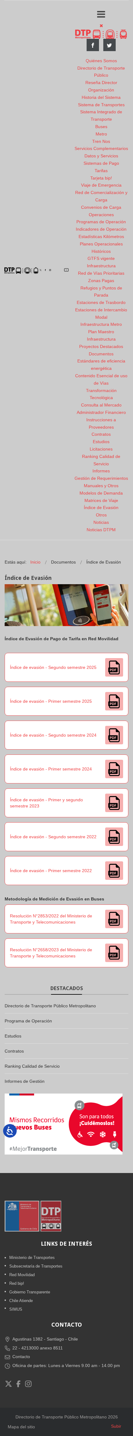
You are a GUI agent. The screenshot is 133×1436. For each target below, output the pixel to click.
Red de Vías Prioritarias (101, 273)
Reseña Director (101, 82)
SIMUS (15, 1309)
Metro (101, 133)
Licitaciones (101, 449)
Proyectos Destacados (101, 346)
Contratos (101, 434)
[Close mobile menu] (101, 25)
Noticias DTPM (101, 529)
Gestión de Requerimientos (101, 478)
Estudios (101, 441)
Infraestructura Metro (101, 324)
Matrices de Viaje (101, 500)
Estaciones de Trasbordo (101, 302)
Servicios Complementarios (101, 148)
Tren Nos (101, 141)
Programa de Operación (28, 1020)
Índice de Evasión (101, 507)
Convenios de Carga (101, 207)
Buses (101, 126)
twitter (109, 45)
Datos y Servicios (101, 155)
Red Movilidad (22, 1274)
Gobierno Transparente (29, 1292)
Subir (116, 1426)
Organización (101, 89)
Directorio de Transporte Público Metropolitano (50, 1005)
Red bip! (16, 1283)
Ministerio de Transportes (32, 1257)
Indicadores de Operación (101, 229)
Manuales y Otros (101, 485)
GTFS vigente (101, 258)
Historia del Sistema (101, 97)
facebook (93, 45)
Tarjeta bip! (101, 178)
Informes (101, 470)
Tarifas (101, 170)
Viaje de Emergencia (101, 185)
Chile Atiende (21, 1300)
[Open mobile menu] (101, 14)
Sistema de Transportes (101, 104)
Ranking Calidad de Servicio (32, 1066)
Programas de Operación (101, 221)
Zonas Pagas (101, 280)
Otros (101, 514)
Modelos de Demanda (101, 493)
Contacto (21, 1356)
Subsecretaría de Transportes (35, 1266)
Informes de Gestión (25, 1081)
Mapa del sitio (21, 1426)
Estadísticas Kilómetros (101, 236)
